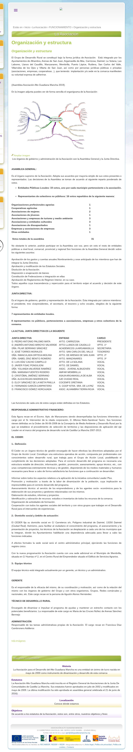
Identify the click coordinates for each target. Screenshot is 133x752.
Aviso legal (89, 744)
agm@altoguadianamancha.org (78, 733)
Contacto (70, 747)
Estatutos (17, 680)
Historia (66, 666)
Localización (67, 700)
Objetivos (17, 710)
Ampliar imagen (22, 155)
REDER (54, 744)
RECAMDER (45, 744)
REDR (62, 744)
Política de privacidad (103, 744)
